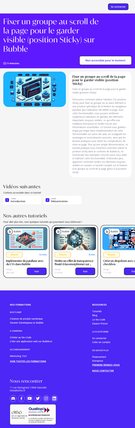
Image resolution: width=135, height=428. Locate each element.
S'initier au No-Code (20, 337)
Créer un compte (101, 342)
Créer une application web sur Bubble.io (31, 341)
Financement (99, 356)
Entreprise (97, 360)
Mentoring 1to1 (18, 356)
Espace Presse (100, 323)
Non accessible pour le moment (105, 60)
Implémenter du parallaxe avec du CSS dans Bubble (25, 262)
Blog (94, 315)
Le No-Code (98, 319)
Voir (36, 271)
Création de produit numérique (26, 318)
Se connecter (99, 338)
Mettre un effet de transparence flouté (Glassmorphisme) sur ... (74, 262)
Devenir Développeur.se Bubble (26, 322)
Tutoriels (97, 311)
